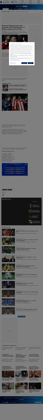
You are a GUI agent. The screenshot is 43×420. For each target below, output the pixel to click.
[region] (22, 53)
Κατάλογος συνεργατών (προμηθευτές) (15, 60)
